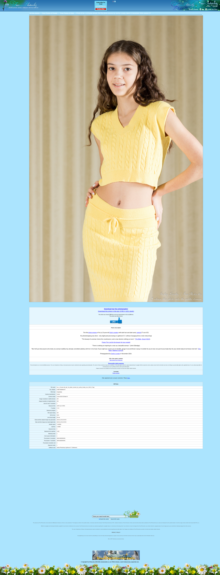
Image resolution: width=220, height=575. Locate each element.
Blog (203, 9)
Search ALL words (104, 519)
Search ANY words (115, 519)
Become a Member (193, 9)
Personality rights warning (116, 363)
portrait (139, 332)
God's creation (113, 332)
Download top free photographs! (116, 309)
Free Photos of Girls (67, 13)
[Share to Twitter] (115, 1)
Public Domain (116, 373)
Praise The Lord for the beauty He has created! (116, 342)
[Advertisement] (116, 481)
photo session (92, 332)
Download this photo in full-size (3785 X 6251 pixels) (116, 311)
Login (208, 6)
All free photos (35, 13)
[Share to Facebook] (113, 1)
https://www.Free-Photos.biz (116, 360)
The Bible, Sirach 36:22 (142, 339)
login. (128, 378)
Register (215, 6)
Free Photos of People (49, 13)
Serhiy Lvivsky (115, 353)
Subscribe (100, 9)
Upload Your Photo (212, 9)
